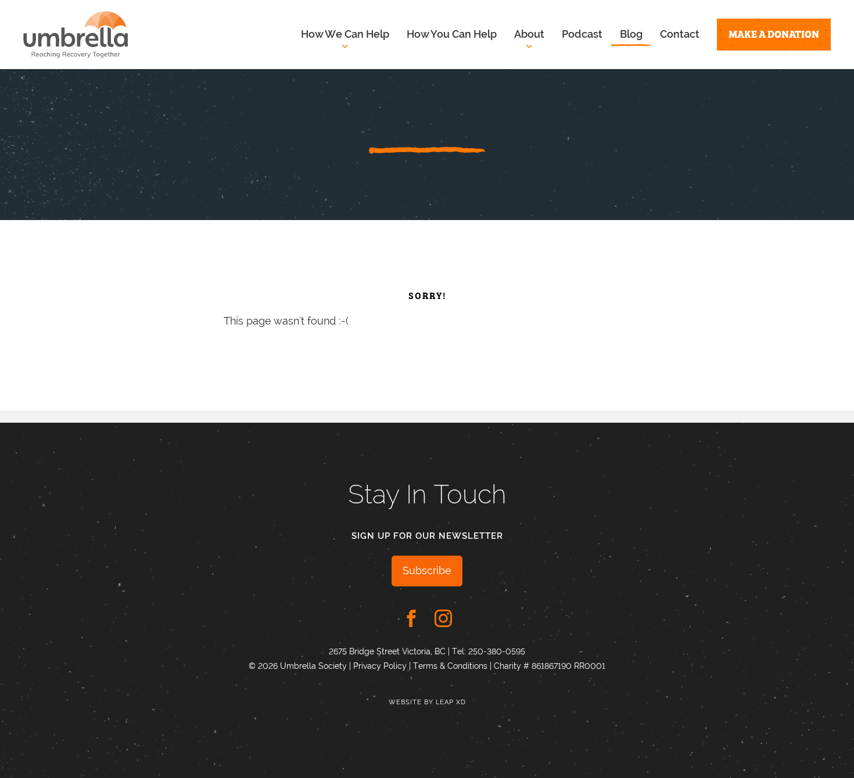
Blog (631, 34)
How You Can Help (452, 34)
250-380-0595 (496, 651)
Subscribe (427, 570)
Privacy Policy (380, 666)
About (529, 34)
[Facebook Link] (411, 618)
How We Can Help (345, 34)
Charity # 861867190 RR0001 (549, 666)
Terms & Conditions (450, 666)
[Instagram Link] (443, 618)
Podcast (582, 34)
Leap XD (451, 702)
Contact (679, 34)
